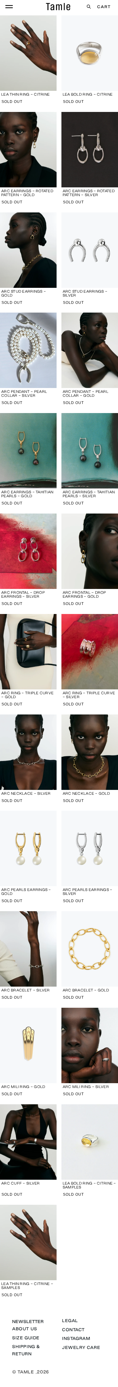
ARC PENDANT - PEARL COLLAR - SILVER (24, 393)
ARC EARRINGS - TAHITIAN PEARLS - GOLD (27, 494)
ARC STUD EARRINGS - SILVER (85, 293)
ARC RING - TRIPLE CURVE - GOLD (27, 695)
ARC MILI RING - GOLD (23, 1087)
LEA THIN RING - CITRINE (25, 94)
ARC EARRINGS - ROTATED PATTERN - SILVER (89, 193)
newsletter (28, 1321)
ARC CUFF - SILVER (20, 1183)
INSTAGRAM (76, 1338)
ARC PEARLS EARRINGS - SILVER (88, 892)
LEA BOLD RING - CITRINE (88, 94)
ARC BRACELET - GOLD (86, 990)
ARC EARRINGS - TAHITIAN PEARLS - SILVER (89, 494)
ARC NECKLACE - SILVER (26, 793)
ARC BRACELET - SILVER (25, 990)
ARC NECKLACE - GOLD (86, 793)
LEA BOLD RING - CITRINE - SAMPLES (89, 1185)
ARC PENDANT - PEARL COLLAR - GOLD (85, 393)
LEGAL (70, 1320)
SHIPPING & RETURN (26, 1350)
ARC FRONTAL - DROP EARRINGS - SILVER (23, 594)
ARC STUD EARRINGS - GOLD (23, 293)
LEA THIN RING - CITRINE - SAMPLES (27, 1286)
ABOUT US (24, 1328)
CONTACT (73, 1329)
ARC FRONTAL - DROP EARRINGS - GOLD (84, 594)
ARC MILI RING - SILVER (86, 1087)
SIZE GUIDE (26, 1337)
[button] (9, 6)
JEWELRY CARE (81, 1347)
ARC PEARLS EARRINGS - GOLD (26, 892)
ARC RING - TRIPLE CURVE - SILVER (89, 695)
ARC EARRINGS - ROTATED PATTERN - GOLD (27, 193)
